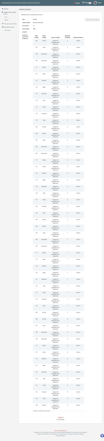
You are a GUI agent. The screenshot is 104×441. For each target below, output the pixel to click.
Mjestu (6, 20)
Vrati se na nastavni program (92, 19)
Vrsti (6, 17)
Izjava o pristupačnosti (60, 430)
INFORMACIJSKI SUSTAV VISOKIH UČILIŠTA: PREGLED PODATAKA (21, 3)
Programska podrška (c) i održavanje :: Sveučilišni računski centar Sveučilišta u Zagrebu (60, 434)
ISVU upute (8, 30)
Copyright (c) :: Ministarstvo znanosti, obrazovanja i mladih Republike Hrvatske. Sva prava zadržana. (60, 432)
